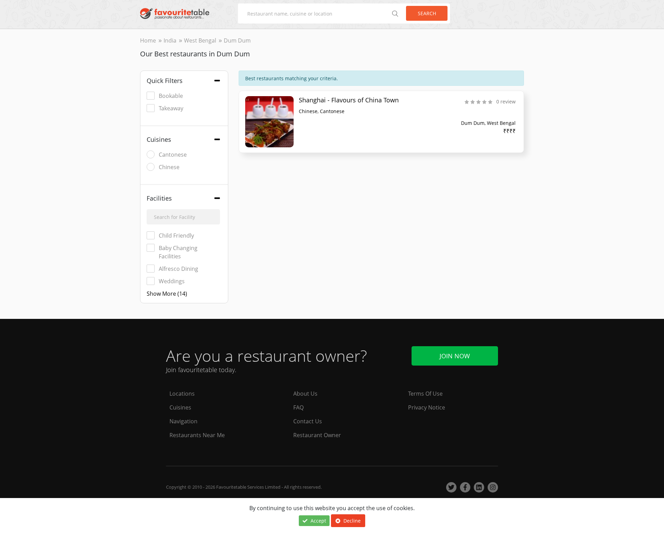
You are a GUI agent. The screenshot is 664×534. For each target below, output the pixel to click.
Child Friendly (176, 235)
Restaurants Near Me (197, 435)
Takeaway (171, 108)
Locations (182, 393)
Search (427, 13)
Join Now (455, 356)
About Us (305, 393)
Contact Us (307, 421)
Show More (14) (167, 293)
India (170, 40)
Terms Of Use (425, 393)
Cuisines (180, 407)
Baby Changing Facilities (178, 252)
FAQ (298, 407)
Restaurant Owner (317, 435)
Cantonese (173, 154)
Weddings (172, 281)
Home (148, 40)
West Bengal (200, 40)
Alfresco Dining (178, 269)
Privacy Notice (426, 407)
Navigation (183, 421)
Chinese (169, 167)
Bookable (171, 96)
